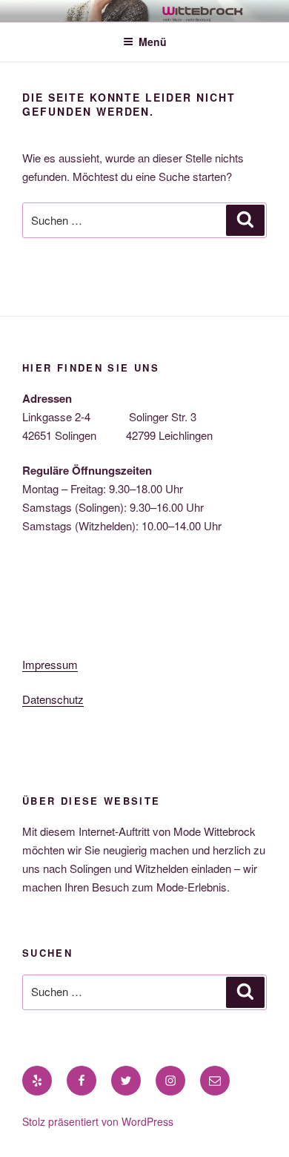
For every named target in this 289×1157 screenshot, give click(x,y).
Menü (153, 41)
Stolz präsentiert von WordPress (97, 1121)
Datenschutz (53, 699)
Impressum (50, 664)
